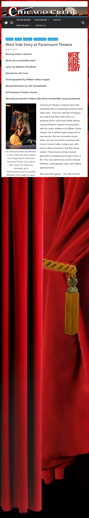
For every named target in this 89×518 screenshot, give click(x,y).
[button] (48, 20)
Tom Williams (53, 39)
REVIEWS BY (27, 39)
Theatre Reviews (23, 20)
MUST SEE (9, 39)
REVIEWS (18, 39)
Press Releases (22, 25)
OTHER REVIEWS (40, 20)
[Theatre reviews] (44, 8)
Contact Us (40, 25)
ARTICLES (57, 20)
